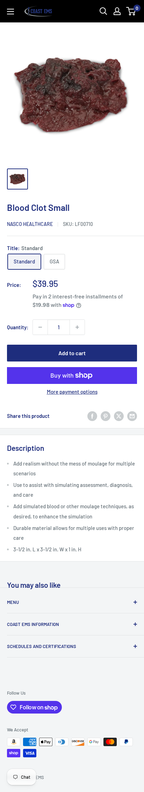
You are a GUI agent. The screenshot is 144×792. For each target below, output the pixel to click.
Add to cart (72, 353)
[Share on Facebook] (92, 416)
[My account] (117, 11)
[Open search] (103, 11)
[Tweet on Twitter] (119, 416)
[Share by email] (132, 416)
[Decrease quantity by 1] (40, 327)
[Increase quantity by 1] (77, 327)
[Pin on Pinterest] (105, 416)
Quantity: (17, 327)
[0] (131, 11)
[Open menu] (10, 11)
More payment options (72, 391)
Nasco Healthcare (30, 224)
